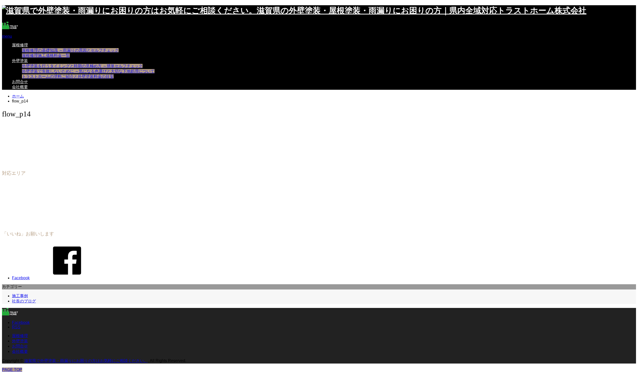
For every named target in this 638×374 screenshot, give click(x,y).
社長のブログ (24, 301)
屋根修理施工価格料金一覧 (46, 55)
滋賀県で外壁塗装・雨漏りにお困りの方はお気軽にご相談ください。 (86, 361)
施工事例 (20, 296)
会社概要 (20, 87)
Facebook (21, 322)
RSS (16, 327)
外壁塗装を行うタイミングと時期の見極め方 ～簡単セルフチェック (82, 66)
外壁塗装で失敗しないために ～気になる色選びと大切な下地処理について (88, 71)
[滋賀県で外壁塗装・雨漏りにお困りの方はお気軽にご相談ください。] (10, 28)
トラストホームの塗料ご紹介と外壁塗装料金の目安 (68, 76)
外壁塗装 (20, 61)
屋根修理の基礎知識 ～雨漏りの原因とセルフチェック (70, 50)
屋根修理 (20, 45)
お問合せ (20, 82)
